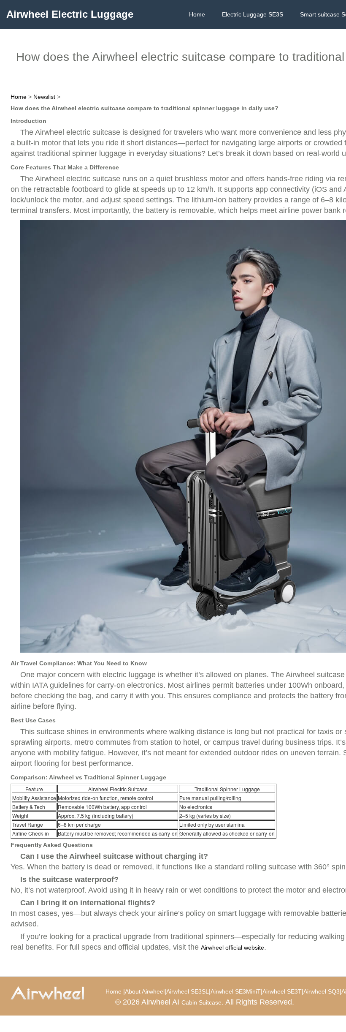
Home (197, 14)
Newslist (44, 96)
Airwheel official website (232, 947)
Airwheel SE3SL (187, 991)
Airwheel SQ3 (321, 991)
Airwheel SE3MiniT (236, 991)
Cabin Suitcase (201, 1002)
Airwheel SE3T (282, 991)
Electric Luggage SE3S (252, 14)
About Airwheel (145, 991)
